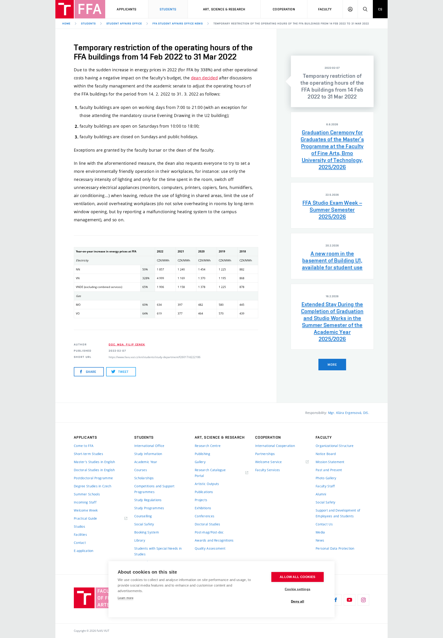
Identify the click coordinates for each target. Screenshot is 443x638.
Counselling (143, 516)
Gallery (200, 462)
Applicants (126, 9)
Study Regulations (148, 500)
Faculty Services (267, 470)
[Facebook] (335, 600)
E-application (83, 550)
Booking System (146, 532)
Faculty (325, 9)
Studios (79, 526)
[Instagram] (363, 600)
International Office (149, 445)
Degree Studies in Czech (92, 486)
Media (320, 532)
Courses (140, 470)
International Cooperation (275, 445)
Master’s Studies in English (94, 462)
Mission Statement (330, 462)
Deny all (297, 601)
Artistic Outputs (207, 484)
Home (66, 23)
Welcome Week (86, 510)
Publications (204, 492)
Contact (80, 542)
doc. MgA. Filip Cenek (127, 344)
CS (380, 9)
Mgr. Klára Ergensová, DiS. (348, 412)
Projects (201, 500)
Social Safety (144, 524)
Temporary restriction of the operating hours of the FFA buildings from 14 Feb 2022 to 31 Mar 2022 (291, 23)
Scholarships (144, 478)
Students (168, 9)
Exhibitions (203, 508)
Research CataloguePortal (210, 473)
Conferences (204, 516)
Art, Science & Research (224, 9)
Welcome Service (268, 462)
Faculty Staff (325, 486)
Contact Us (324, 524)
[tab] (332, 81)
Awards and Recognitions (214, 540)
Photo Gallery (326, 478)
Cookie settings (297, 589)
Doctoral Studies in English (94, 470)
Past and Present (329, 470)
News (320, 540)
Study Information (148, 454)
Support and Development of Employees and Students (338, 513)
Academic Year (145, 462)
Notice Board (326, 454)
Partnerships (265, 454)
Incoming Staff (85, 502)
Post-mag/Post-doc (209, 532)
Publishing (202, 454)
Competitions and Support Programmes (154, 489)
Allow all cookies (297, 577)
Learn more (125, 598)
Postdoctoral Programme (93, 478)
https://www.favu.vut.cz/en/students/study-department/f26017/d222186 (155, 357)
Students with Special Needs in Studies (158, 551)
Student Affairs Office (124, 23)
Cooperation (284, 9)
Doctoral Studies (207, 524)
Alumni (321, 494)
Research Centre (208, 445)
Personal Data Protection (335, 548)
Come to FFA (83, 445)
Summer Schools (87, 494)
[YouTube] (349, 600)
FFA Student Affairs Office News (178, 23)
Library (139, 540)
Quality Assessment (210, 548)
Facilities (80, 534)
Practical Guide (85, 518)
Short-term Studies (88, 454)
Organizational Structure (335, 445)
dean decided (204, 78)
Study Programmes (149, 508)
